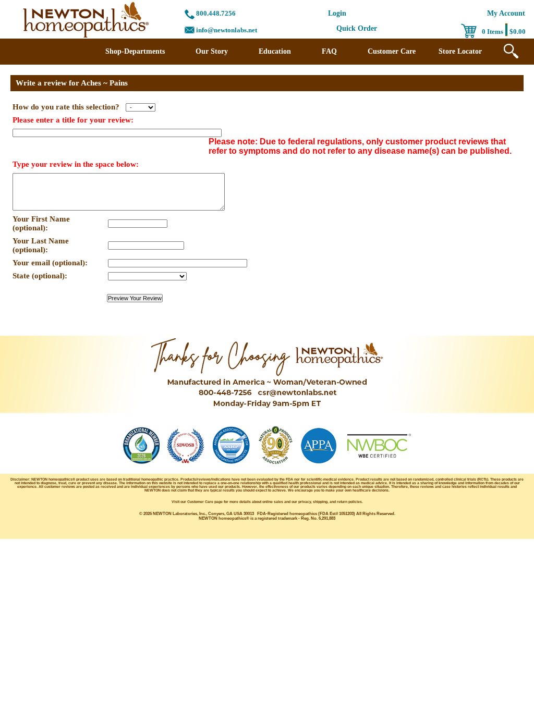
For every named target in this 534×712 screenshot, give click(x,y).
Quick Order (356, 28)
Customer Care (392, 51)
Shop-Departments (135, 51)
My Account (506, 13)
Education (275, 51)
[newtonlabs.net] (86, 36)
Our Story (212, 51)
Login (337, 13)
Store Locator (460, 51)
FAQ (329, 51)
